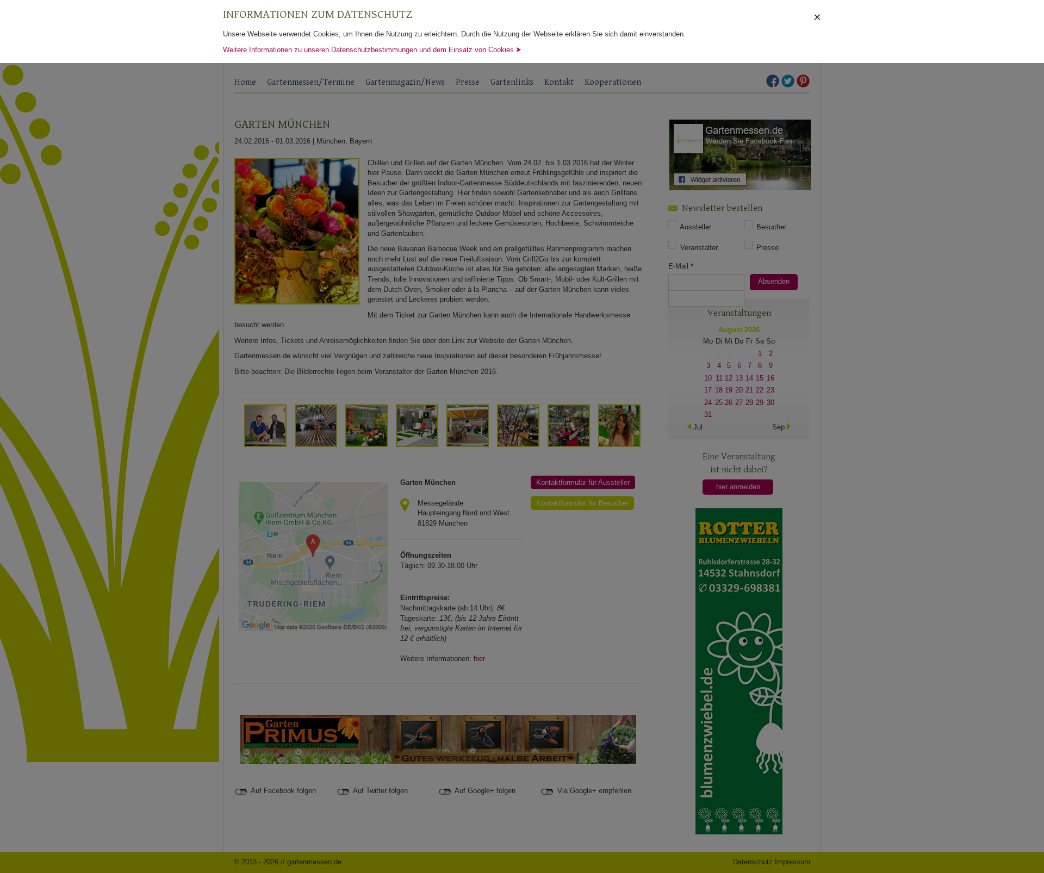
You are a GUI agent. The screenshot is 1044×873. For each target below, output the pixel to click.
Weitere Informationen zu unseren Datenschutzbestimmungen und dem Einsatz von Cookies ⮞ (372, 50)
